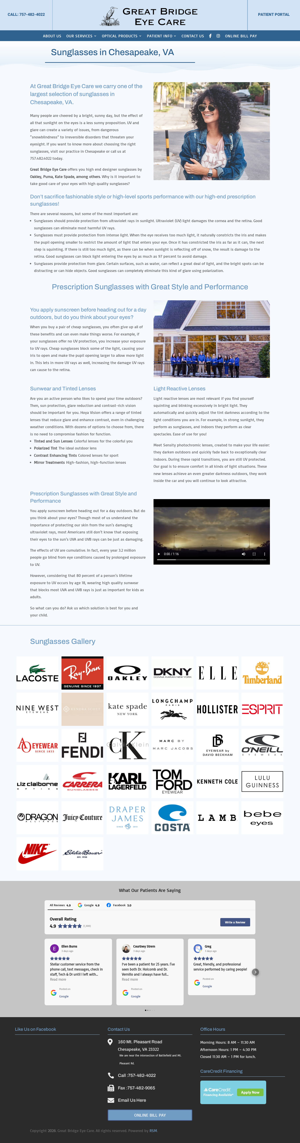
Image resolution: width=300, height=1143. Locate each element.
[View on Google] (54, 948)
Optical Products (120, 35)
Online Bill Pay (241, 35)
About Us (52, 35)
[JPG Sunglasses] (212, 376)
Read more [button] (58, 979)
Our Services (79, 35)
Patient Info (159, 35)
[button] (44, 972)
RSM (153, 1130)
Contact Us (193, 35)
